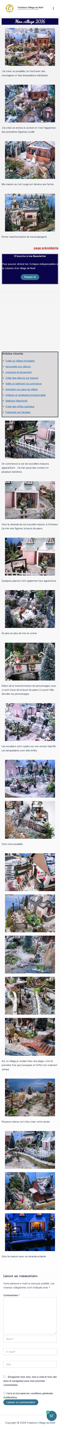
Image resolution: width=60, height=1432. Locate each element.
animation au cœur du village (22, 389)
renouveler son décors (18, 366)
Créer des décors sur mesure (22, 377)
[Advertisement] (30, 318)
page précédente (46, 248)
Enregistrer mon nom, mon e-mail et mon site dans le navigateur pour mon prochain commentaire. (30, 1380)
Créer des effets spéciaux (20, 406)
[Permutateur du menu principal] (53, 8)
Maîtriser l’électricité (16, 400)
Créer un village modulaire (20, 360)
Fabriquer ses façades (18, 412)
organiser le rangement (19, 372)
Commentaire (11, 1295)
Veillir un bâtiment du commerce (24, 383)
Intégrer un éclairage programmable (26, 395)
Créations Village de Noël (30, 7)
